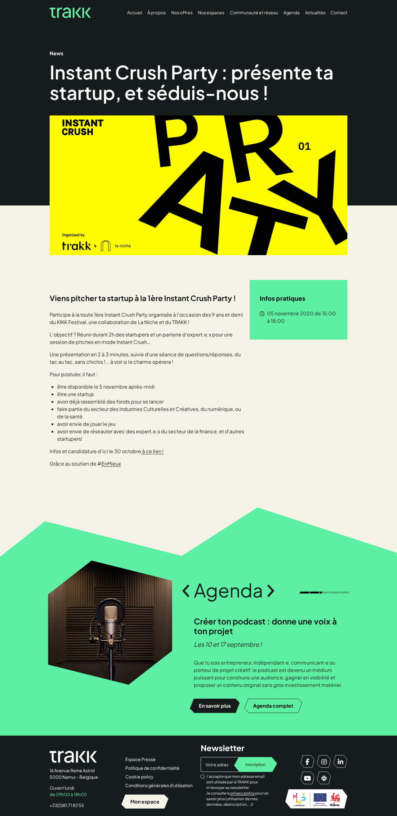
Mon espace (144, 801)
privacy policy (242, 793)
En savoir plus (215, 705)
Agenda (291, 12)
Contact (339, 12)
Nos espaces (211, 12)
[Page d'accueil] (70, 12)
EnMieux (111, 463)
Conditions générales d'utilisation (159, 785)
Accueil (134, 12)
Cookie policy (139, 776)
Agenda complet (273, 705)
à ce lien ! (152, 451)
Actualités (315, 12)
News (56, 53)
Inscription (255, 764)
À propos (156, 12)
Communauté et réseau (254, 12)
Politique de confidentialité (152, 768)
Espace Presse (140, 759)
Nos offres (182, 12)
